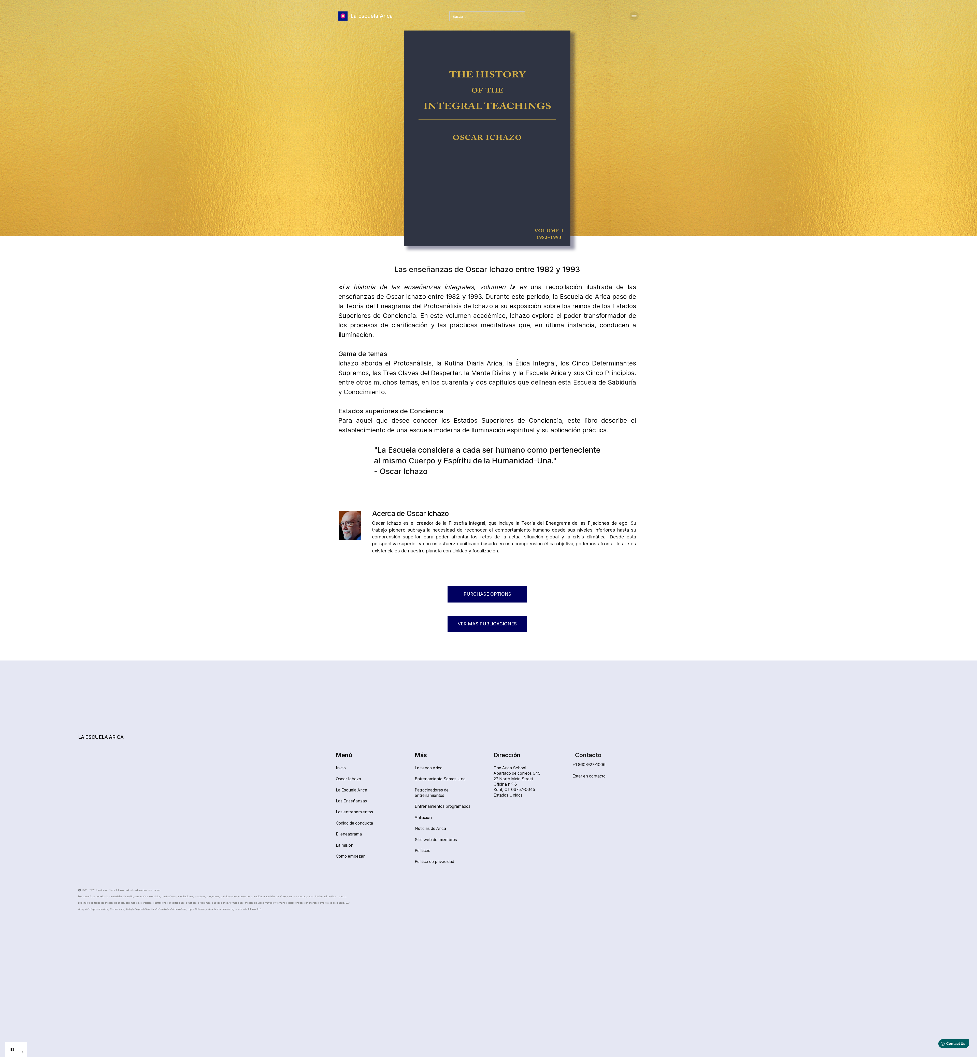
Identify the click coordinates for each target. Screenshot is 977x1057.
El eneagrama (349, 834)
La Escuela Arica (351, 790)
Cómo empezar (350, 856)
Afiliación (423, 817)
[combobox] (16, 1049)
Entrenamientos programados (442, 806)
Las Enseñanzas (351, 801)
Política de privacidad (434, 861)
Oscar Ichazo (348, 778)
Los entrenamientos (354, 812)
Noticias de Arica (430, 828)
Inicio (341, 768)
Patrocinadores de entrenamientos (432, 793)
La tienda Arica (428, 768)
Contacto (588, 755)
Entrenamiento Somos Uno (440, 778)
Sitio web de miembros (436, 839)
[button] (634, 16)
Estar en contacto (589, 776)
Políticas (422, 850)
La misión (344, 845)
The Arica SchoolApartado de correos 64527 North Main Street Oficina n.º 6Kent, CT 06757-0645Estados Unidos (517, 782)
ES (12, 1049)
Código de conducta (354, 823)
